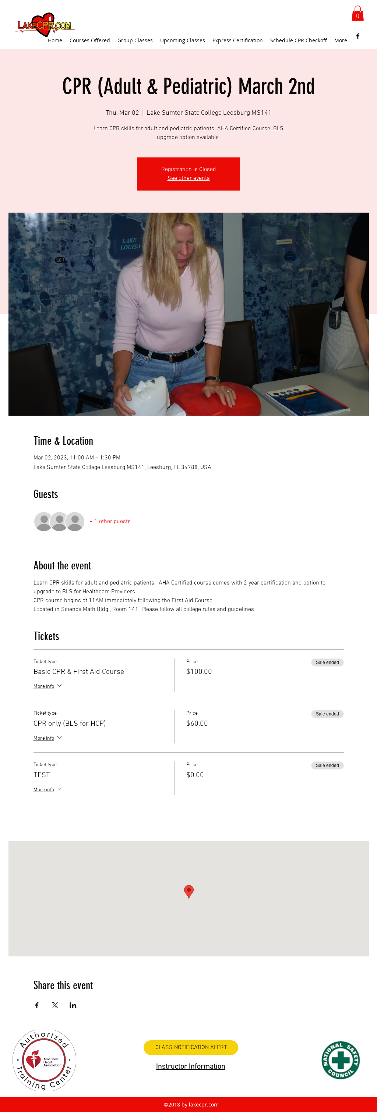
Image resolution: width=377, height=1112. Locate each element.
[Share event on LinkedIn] (73, 1005)
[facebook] (358, 36)
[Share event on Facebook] (37, 1005)
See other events (189, 178)
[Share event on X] (55, 1005)
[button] (357, 13)
